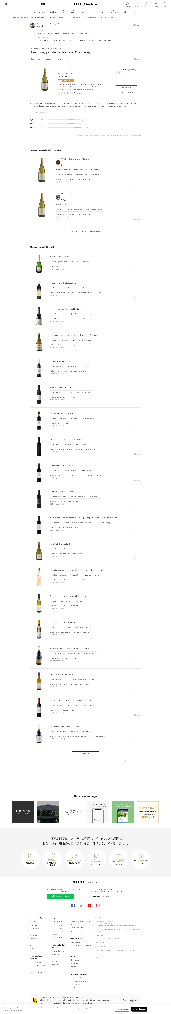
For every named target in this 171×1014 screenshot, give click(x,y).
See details (98, 89)
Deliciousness (48, 59)
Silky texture (74, 731)
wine (32, 17)
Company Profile (100, 946)
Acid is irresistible (65, 601)
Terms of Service (100, 942)
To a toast (85, 262)
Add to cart (128, 87)
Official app (105, 896)
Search (43, 4)
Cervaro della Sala (78, 17)
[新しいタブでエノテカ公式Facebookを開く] (73, 905)
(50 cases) (79, 93)
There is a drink (56, 366)
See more (85, 754)
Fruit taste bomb (57, 653)
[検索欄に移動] (6, 4)
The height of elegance (59, 418)
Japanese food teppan (82, 627)
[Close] (167, 1009)
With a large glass (81, 175)
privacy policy (99, 935)
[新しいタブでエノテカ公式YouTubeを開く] (90, 905)
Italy (48, 17)
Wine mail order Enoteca (20, 17)
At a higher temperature (86, 340)
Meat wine (87, 366)
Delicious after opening (89, 418)
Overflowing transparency (74, 210)
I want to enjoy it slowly (63, 59)
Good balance (35, 59)
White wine (40, 17)
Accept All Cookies (139, 1009)
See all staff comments (132, 761)
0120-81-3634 (109, 921)
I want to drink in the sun (92, 575)
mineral (59, 210)
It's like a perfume (75, 575)
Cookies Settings (122, 1009)
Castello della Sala (64, 17)
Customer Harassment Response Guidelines (108, 939)
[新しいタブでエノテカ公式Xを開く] (81, 905)
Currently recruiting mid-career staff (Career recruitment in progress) (115, 950)
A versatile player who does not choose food (78, 523)
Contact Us (98, 917)
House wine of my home (85, 549)
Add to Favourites (127, 92)
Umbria (54, 17)
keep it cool (75, 262)
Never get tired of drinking (94, 210)
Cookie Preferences (101, 954)
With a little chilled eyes (64, 175)
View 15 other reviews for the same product (85, 231)
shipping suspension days (130, 926)
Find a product (37, 12)
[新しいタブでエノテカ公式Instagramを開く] (98, 905)
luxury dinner (95, 175)
